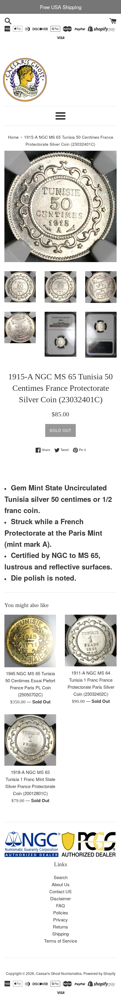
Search (61, 877)
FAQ (60, 905)
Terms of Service (60, 941)
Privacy (60, 919)
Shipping (60, 934)
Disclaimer (60, 898)
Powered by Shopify (99, 973)
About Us (61, 884)
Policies (60, 912)
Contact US (60, 891)
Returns (60, 926)
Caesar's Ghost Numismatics (59, 973)
